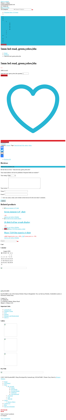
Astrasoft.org (7, 309)
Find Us (6, 317)
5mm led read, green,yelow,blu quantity (11, 73)
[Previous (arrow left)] (1, 411)
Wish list (10, 34)
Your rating (4, 175)
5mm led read (18, 145)
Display (8, 145)
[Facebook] (33, 147)
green (26, 145)
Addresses (14, 27)
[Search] (17, 241)
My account (11, 21)
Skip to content (5, 1)
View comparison (5, 418)
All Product (7, 18)
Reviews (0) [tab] (7, 159)
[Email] (33, 153)
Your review (4, 188)
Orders (13, 23)
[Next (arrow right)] (3, 411)
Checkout (10, 31)
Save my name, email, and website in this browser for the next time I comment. (24, 197)
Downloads (14, 24)
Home (5, 17)
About (6, 35)
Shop (5, 20)
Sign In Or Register (9, 41)
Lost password (15, 29)
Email (3, 194)
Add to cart (4, 75)
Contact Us (7, 38)
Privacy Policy (11, 37)
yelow (30, 145)
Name (3, 191)
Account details (15, 26)
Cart (9, 32)
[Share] (33, 155)
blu (23, 145)
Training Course (8, 311)
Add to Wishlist (14, 217)
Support (6, 314)
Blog (5, 40)
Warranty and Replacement (11, 316)
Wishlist (4, 44)
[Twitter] (33, 150)
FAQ (5, 313)
